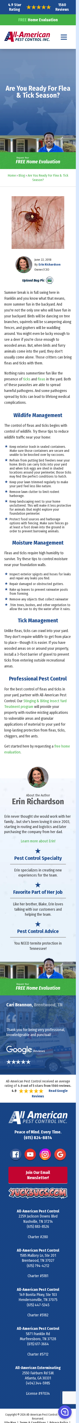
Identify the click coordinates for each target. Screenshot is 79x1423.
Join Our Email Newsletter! (38, 1175)
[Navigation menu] (64, 37)
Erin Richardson (49, 264)
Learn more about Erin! (38, 841)
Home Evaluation (38, 19)
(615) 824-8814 (38, 1137)
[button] (64, 1412)
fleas (41, 379)
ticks (26, 379)
